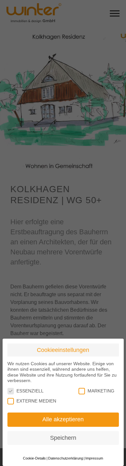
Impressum (94, 458)
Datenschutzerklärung (65, 458)
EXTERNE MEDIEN (36, 400)
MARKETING (101, 390)
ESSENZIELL (30, 390)
